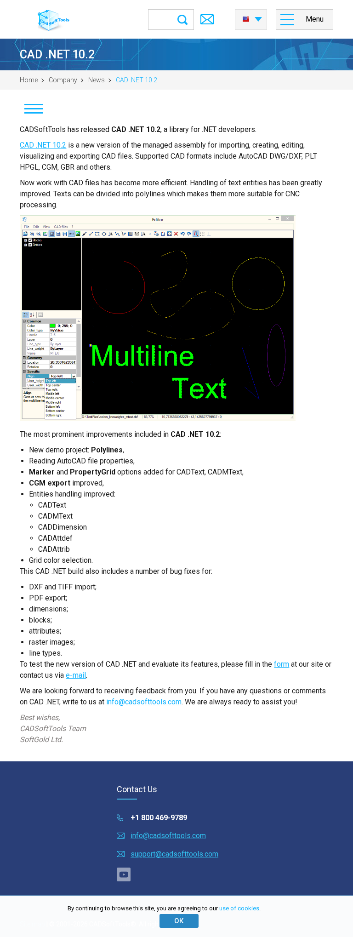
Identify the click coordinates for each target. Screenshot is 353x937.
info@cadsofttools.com (144, 701)
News (96, 80)
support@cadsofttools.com (174, 854)
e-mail (76, 675)
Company (63, 80)
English (251, 16)
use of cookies (239, 908)
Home (29, 80)
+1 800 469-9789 (159, 817)
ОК (178, 921)
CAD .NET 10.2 (43, 145)
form (281, 664)
